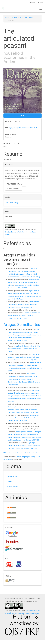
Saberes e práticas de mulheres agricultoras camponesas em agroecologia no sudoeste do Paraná (23, 393)
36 (29, 452)
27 (11, 452)
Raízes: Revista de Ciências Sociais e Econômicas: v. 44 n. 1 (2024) (24, 398)
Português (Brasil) (13, 476)
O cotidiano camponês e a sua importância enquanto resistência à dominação (22, 271)
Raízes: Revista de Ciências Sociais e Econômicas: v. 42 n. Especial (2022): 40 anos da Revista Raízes (24, 296)
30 (17, 452)
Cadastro (32, 2)
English (9, 481)
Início (7, 17)
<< (4, 452)
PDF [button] (22, 115)
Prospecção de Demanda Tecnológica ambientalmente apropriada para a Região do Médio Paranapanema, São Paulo (24, 434)
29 (15, 452)
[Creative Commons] (14, 605)
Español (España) (13, 486)
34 (25, 452)
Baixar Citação (13, 188)
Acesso (40, 2)
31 (19, 452)
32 (21, 452)
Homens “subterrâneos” (32, 313)
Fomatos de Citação (15, 184)
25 (7, 452)
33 (23, 452)
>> (36, 452)
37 (31, 452)
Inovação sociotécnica (21, 346)
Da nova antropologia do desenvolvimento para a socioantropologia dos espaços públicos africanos (25, 332)
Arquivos (14, 17)
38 (33, 452)
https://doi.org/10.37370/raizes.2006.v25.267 (23, 128)
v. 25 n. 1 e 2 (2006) (26, 17)
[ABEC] (10, 580)
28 (13, 452)
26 (9, 452)
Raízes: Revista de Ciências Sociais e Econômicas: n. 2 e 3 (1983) (25, 368)
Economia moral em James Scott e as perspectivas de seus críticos (24, 282)
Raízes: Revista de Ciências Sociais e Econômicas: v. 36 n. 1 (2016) (24, 348)
